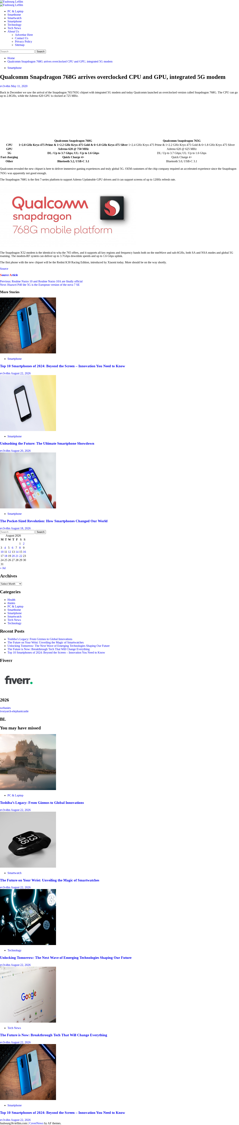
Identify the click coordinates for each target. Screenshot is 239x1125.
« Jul (3, 568)
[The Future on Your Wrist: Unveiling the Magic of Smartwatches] (28, 866)
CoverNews (36, 1123)
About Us (13, 31)
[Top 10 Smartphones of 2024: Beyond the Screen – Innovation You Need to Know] (28, 352)
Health (11, 599)
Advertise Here (24, 34)
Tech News (14, 28)
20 (13, 555)
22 (20, 555)
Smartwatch (14, 18)
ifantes (11, 603)
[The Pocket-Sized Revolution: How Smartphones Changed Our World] (28, 507)
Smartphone (14, 21)
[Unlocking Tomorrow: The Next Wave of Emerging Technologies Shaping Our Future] (28, 944)
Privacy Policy (23, 41)
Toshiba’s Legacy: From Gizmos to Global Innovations (39, 639)
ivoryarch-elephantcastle (14, 711)
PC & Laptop (15, 11)
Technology (14, 24)
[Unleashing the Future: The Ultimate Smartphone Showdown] (28, 430)
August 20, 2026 (21, 450)
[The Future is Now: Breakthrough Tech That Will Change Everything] (28, 1021)
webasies (5, 707)
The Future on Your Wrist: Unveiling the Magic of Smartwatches (45, 642)
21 (16, 555)
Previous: (41, 281)
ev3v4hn (5, 86)
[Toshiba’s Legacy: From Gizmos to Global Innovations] (28, 789)
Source (4, 268)
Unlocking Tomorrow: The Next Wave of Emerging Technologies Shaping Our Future (58, 645)
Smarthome (14, 14)
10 (2, 551)
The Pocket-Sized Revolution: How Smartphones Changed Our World (54, 521)
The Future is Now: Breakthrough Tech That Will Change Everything (48, 649)
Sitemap (19, 44)
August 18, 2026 (21, 528)
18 (5, 555)
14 (16, 551)
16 (24, 551)
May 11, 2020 (19, 86)
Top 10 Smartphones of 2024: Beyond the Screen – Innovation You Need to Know (62, 366)
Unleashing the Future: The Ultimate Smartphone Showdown (47, 443)
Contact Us (21, 38)
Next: (40, 284)
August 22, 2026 (21, 373)
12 (9, 551)
